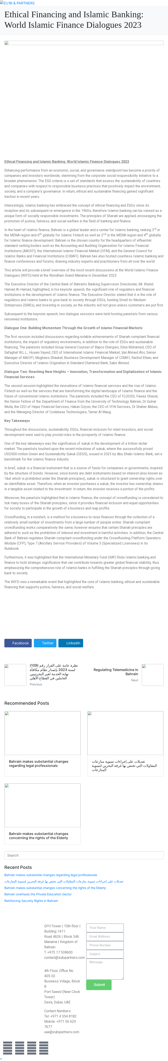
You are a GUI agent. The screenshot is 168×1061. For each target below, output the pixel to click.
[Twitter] (31, 1048)
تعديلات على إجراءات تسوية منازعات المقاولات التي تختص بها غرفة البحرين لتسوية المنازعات (63, 881)
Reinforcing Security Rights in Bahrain (31, 901)
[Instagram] (19, 1048)
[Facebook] (43, 1048)
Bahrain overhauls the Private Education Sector (38, 894)
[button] (1, 1059)
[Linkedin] (7, 1048)
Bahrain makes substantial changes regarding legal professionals (50, 875)
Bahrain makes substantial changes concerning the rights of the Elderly (55, 888)
